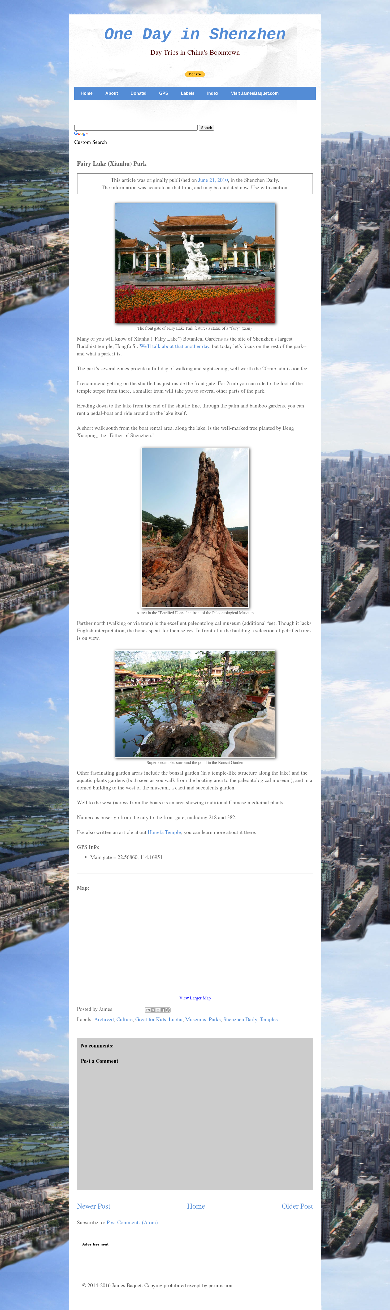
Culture (124, 1019)
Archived (104, 1019)
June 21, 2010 (213, 179)
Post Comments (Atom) (132, 1222)
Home (87, 93)
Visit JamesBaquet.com (255, 93)
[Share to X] (158, 1010)
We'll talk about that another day (174, 346)
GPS (163, 93)
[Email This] (147, 1010)
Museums (195, 1019)
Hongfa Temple (164, 832)
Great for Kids (150, 1019)
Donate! (138, 93)
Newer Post (93, 1206)
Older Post (297, 1206)
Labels (187, 93)
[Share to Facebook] (163, 1010)
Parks (215, 1019)
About (111, 93)
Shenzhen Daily (240, 1019)
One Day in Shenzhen (195, 35)
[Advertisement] (170, 112)
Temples (269, 1019)
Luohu (176, 1019)
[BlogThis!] (152, 1010)
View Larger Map (195, 998)
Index (212, 93)
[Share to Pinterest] (168, 1010)
